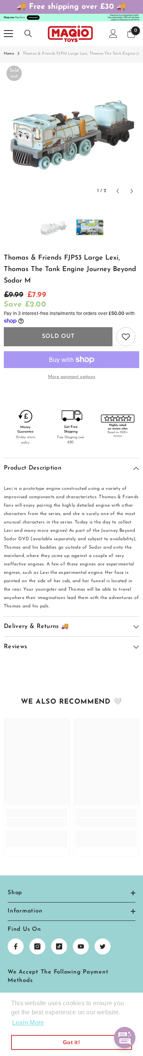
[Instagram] (37, 946)
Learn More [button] (28, 1022)
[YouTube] (81, 946)
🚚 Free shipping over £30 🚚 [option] (71, 7)
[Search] (28, 33)
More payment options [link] (71, 377)
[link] (36, 822)
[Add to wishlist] (125, 336)
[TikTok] (59, 946)
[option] (71, 131)
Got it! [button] (71, 1042)
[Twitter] (103, 946)
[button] (117, 191)
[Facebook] (16, 946)
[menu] (8, 33)
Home (9, 54)
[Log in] (113, 33)
